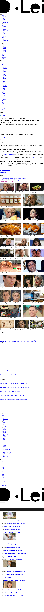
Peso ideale (4, 450)
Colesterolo (3, 480)
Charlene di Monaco (6, 21)
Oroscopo (3, 58)
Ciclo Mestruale (4, 478)
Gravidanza (3, 477)
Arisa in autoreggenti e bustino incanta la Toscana (8, 177)
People (3, 15)
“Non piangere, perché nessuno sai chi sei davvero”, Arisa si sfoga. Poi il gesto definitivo (14, 178)
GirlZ (2, 92)
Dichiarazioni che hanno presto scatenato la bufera (7, 154)
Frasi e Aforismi (4, 54)
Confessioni (3, 469)
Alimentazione (4, 485)
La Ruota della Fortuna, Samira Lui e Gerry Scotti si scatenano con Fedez (10, 391)
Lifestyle (4, 16)
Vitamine (3, 482)
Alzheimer (3, 481)
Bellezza (4, 71)
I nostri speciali (4, 57)
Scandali (3, 470)
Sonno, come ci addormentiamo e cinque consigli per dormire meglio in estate (10, 378)
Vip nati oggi (3, 108)
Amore (4, 428)
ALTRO (1, 60)
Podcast (3, 102)
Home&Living (4, 77)
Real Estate (4, 36)
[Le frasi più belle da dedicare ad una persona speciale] (23, 557)
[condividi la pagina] (0, 139)
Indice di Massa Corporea (6, 449)
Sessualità (4, 29)
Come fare (4, 91)
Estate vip (3, 109)
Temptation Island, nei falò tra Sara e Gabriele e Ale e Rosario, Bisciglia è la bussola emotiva (12, 366)
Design (4, 32)
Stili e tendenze (4, 472)
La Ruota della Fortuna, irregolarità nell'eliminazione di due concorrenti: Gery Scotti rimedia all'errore (14, 399)
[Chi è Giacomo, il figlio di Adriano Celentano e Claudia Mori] (23, 585)
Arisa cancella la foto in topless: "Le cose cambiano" (9, 179)
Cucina (4, 44)
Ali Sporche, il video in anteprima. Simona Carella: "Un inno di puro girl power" (11, 362)
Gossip (3, 467)
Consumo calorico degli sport (7, 453)
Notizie (3, 56)
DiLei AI (3, 37)
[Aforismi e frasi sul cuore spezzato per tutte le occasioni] (23, 543)
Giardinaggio (5, 81)
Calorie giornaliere (5, 451)
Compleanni (3, 466)
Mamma (4, 85)
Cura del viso (3, 473)
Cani (4, 88)
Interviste (4, 51)
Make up (3, 474)
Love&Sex (4, 48)
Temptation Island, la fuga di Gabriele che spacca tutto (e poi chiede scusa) (10, 370)
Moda (4, 24)
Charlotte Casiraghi (6, 22)
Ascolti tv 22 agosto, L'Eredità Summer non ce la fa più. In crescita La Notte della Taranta (12, 395)
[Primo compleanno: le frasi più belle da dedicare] (23, 516)
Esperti (3, 55)
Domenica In (3, 170)
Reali (4, 18)
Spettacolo (4, 17)
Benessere (4, 26)
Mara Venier (34, 157)
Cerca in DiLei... (2, 502)
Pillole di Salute (5, 455)
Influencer (3, 462)
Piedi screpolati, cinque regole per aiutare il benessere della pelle (8, 374)
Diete (4, 74)
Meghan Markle (5, 20)
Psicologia (4, 28)
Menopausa (3, 479)
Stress (2, 484)
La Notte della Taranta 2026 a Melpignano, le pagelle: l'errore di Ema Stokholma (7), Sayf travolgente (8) (14, 387)
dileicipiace (4, 98)
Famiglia (3, 475)
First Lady (3, 461)
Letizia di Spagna (5, 67)
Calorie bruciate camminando (7, 452)
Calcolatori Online (5, 30)
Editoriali (4, 50)
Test (4, 95)
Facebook (3, 132)
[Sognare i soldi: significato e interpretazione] (23, 537)
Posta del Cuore (5, 40)
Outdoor (4, 35)
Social (2, 463)
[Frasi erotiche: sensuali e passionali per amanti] (23, 546)
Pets (2, 41)
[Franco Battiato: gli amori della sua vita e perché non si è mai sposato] (23, 591)
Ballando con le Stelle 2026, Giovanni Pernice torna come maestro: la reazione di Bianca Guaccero (13, 383)
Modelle (3, 464)
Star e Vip (3, 64)
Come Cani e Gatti (6, 456)
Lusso (2, 471)
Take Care (3, 25)
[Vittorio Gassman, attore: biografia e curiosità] (23, 564)
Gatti (4, 42)
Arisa (32, 152)
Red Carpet (3, 465)
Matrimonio (5, 39)
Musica (6, 170)
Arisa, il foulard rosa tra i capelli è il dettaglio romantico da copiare (11, 180)
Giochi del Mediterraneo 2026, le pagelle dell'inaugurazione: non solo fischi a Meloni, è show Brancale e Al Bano (15, 346)
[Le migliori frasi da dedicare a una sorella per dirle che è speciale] (23, 522)
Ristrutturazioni (5, 34)
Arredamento (5, 33)
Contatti (3, 105)
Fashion (4, 47)
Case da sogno (5, 78)
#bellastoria (5, 99)
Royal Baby (3, 486)
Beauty (4, 46)
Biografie (3, 468)
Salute (4, 27)
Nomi (2, 53)
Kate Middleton (5, 19)
